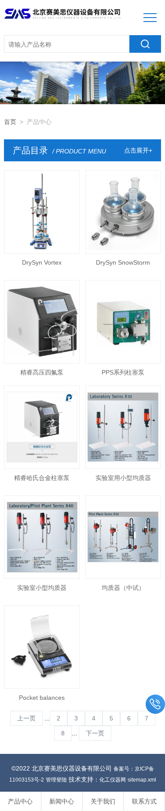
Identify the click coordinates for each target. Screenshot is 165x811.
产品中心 (20, 801)
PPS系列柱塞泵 (123, 372)
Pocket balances (42, 697)
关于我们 (103, 801)
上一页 (26, 718)
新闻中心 (61, 801)
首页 (10, 121)
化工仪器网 (112, 780)
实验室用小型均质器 (123, 477)
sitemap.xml (142, 780)
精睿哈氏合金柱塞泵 (42, 477)
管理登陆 (56, 780)
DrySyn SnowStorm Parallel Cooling (123, 265)
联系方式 (144, 801)
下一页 (95, 733)
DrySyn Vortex (42, 262)
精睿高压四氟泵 (41, 372)
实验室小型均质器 (41, 587)
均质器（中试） (123, 587)
